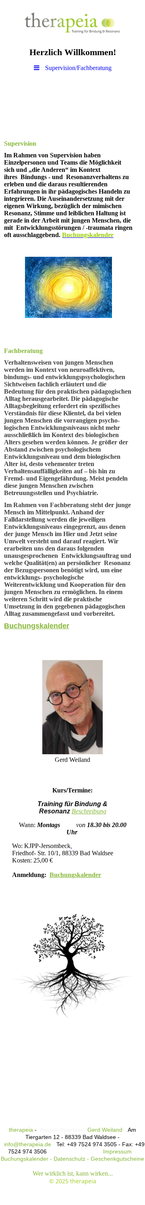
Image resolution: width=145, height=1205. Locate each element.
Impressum (117, 1151)
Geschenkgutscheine (117, 1158)
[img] (72, 22)
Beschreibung (89, 811)
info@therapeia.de (27, 1144)
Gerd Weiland (104, 1130)
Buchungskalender (36, 626)
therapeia (21, 1130)
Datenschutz (69, 1158)
